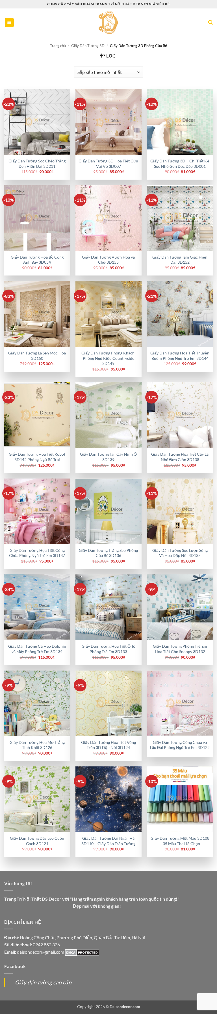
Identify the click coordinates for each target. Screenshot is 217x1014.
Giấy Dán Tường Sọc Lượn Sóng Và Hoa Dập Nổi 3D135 (180, 553)
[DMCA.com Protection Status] (82, 952)
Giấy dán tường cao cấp (43, 982)
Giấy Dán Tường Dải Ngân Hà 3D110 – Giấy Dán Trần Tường (108, 841)
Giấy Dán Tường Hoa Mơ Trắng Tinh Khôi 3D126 (37, 745)
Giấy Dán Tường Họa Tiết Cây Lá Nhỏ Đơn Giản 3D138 (180, 457)
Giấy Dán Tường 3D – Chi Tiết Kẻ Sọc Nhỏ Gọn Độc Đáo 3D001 (179, 163)
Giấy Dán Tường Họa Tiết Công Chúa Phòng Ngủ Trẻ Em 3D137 (37, 553)
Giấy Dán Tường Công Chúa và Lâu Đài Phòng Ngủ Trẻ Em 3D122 (180, 745)
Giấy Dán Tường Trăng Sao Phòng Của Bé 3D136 (108, 553)
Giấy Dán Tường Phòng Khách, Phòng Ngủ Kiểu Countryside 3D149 (108, 358)
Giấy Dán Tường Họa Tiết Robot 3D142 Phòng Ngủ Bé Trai (37, 457)
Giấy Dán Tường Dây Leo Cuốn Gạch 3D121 (37, 841)
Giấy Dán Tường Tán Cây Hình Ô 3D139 (108, 457)
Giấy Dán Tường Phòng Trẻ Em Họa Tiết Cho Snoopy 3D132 (180, 649)
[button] (9, 22)
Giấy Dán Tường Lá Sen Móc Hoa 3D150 (37, 356)
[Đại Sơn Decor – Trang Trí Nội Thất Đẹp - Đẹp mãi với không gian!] (108, 22)
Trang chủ (58, 45)
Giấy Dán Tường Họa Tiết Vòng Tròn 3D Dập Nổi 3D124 (108, 745)
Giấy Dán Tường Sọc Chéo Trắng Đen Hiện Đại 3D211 (37, 163)
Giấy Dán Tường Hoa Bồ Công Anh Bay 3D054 (37, 260)
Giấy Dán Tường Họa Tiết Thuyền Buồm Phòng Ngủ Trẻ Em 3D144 (179, 356)
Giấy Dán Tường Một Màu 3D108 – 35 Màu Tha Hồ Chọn (180, 841)
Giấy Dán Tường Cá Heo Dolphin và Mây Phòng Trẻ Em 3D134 (37, 649)
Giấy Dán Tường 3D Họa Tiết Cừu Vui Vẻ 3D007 (108, 163)
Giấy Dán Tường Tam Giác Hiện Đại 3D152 (179, 260)
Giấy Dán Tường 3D (88, 45)
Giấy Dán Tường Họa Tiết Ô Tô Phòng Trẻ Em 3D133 (108, 649)
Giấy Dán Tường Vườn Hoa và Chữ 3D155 (108, 260)
